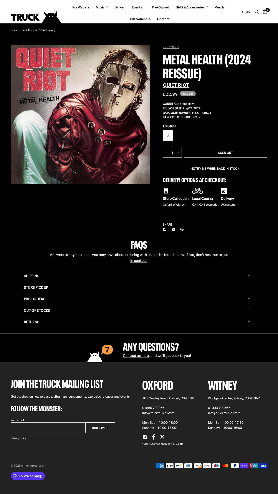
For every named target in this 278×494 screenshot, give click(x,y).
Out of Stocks (37, 310)
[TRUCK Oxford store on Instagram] (144, 438)
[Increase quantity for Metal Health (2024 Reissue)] (178, 152)
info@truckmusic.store (158, 412)
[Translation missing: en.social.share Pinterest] (182, 229)
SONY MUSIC (171, 46)
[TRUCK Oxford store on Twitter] (162, 438)
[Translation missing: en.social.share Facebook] (165, 229)
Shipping (32, 275)
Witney (222, 384)
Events (137, 7)
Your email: (18, 420)
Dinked (119, 7)
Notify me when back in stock (215, 168)
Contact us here (136, 355)
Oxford (157, 384)
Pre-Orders (80, 7)
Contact (163, 18)
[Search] (256, 11)
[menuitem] (81, 6)
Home (14, 30)
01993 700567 (219, 407)
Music (100, 7)
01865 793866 (153, 407)
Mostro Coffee (152, 443)
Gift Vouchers (140, 18)
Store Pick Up (36, 287)
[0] (264, 11)
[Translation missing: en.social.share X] (174, 229)
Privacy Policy (18, 438)
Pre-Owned (160, 7)
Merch (219, 7)
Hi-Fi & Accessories (190, 7)
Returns (31, 321)
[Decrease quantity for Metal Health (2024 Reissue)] (166, 152)
